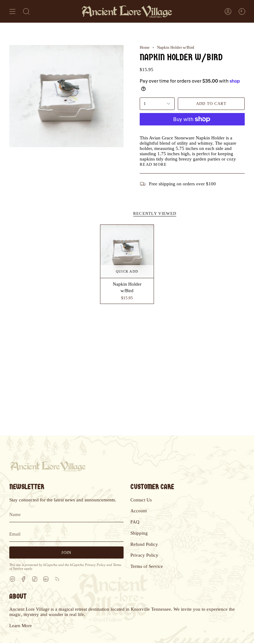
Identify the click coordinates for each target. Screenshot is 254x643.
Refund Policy (144, 544)
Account (138, 510)
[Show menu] (12, 11)
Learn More (20, 625)
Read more (153, 164)
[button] (26, 11)
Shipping (139, 533)
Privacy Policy (95, 565)
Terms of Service (146, 566)
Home (145, 47)
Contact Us (141, 499)
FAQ (134, 521)
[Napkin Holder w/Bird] (127, 251)
